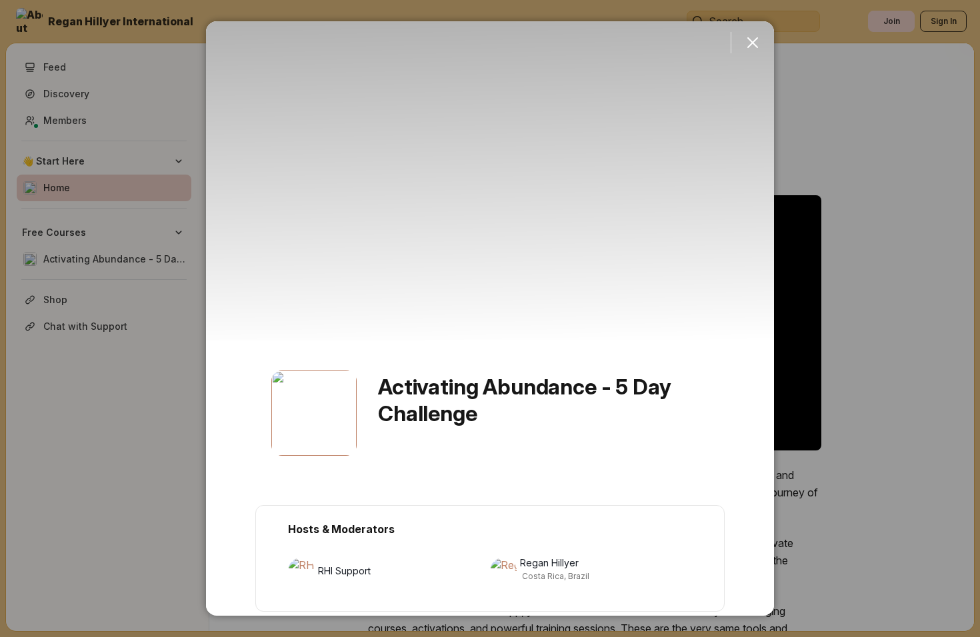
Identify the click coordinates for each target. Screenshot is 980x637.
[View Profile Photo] (314, 413)
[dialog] (490, 318)
